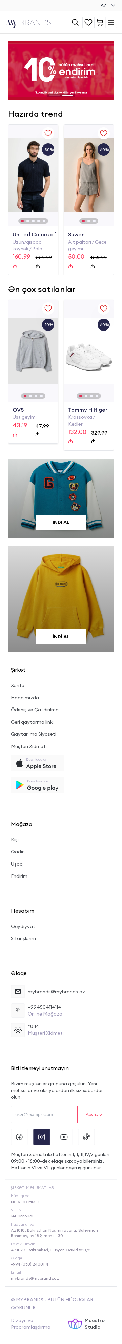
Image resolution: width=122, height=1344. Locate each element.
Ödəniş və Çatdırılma (35, 710)
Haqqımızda (25, 697)
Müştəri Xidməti (29, 746)
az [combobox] (103, 5)
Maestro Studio (95, 1323)
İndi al (61, 522)
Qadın (18, 852)
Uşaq (17, 864)
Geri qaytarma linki (32, 722)
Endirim (19, 876)
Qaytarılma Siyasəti (33, 734)
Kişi (15, 840)
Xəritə (17, 685)
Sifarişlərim (23, 938)
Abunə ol (94, 1114)
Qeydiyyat (23, 926)
